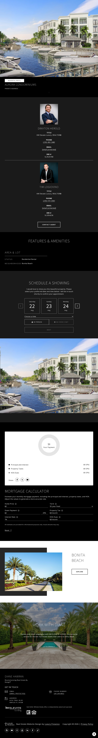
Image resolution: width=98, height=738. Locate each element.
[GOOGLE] (7, 730)
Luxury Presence (52, 724)
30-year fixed (55, 506)
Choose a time (30, 316)
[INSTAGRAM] (17, 730)
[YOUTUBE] (12, 730)
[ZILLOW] (22, 730)
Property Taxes (17, 468)
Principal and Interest (19, 465)
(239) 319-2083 (49, 201)
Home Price (9, 504)
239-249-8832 (59, 693)
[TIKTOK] (38, 730)
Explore (79, 572)
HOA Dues (54, 517)
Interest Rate (10, 517)
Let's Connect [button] (49, 646)
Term (52, 504)
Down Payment (11, 510)
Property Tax (55, 510)
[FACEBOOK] (32, 730)
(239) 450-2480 (49, 142)
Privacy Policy (87, 724)
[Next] (77, 306)
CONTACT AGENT (49, 225)
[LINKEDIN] (27, 730)
